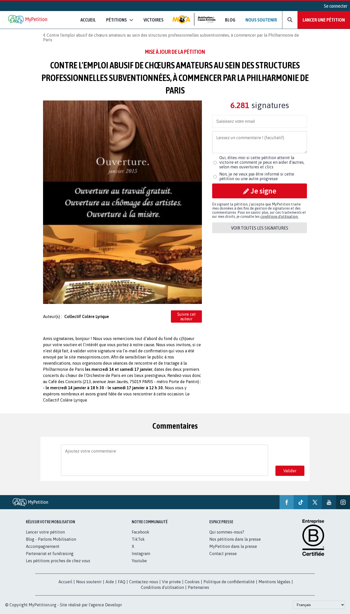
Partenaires (198, 587)
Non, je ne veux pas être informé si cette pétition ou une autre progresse (256, 176)
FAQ (121, 581)
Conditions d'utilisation (162, 587)
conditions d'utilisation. (279, 216)
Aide (110, 581)
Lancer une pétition (324, 20)
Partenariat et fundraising (50, 553)
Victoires (153, 20)
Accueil (88, 20)
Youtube (139, 560)
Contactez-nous (143, 581)
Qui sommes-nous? (226, 532)
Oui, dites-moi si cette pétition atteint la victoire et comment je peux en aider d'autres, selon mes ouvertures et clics (261, 162)
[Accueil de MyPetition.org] (28, 20)
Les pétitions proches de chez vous (58, 560)
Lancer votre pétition (45, 532)
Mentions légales (274, 581)
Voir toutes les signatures (259, 228)
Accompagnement (42, 546)
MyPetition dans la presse (233, 546)
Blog (230, 20)
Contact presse (223, 553)
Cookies (192, 581)
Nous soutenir (261, 20)
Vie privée (171, 581)
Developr (113, 604)
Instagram (141, 553)
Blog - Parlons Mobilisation (51, 539)
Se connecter (335, 6)
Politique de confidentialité (229, 581)
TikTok (138, 539)
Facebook (140, 532)
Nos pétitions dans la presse (235, 539)
